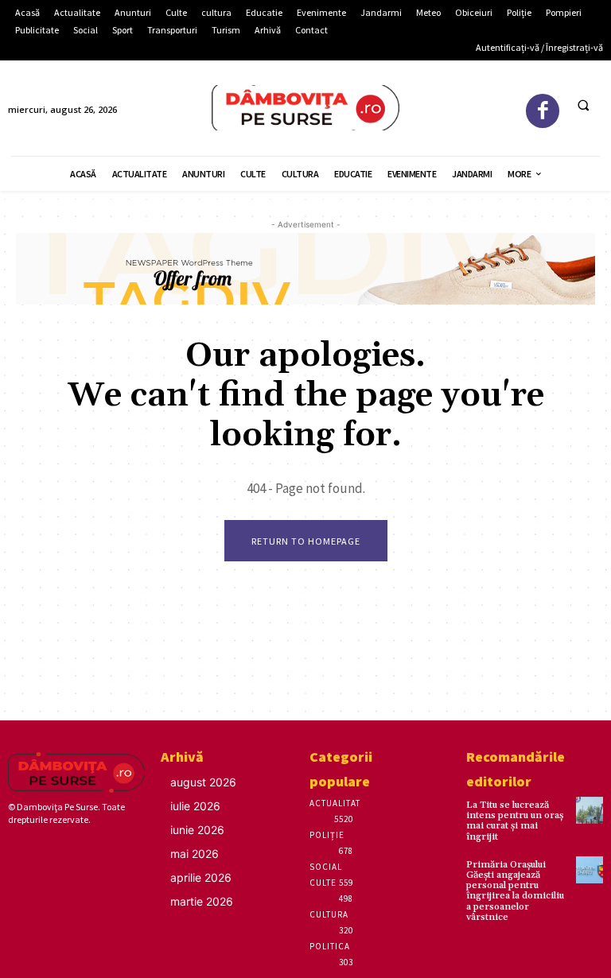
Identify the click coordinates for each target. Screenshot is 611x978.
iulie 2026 (195, 806)
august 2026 (203, 782)
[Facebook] (543, 111)
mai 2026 (194, 853)
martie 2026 (201, 901)
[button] (583, 105)
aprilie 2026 (201, 877)
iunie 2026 (197, 829)
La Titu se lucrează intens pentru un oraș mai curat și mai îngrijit (514, 821)
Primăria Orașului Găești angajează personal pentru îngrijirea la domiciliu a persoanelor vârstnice (515, 891)
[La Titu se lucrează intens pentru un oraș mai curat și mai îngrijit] (589, 810)
